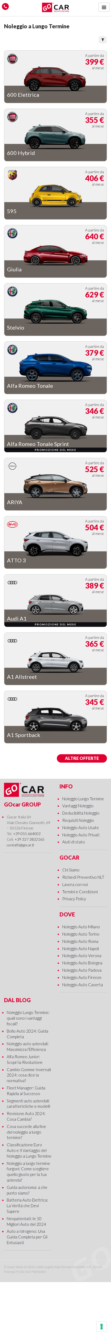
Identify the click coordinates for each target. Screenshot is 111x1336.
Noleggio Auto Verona (81, 955)
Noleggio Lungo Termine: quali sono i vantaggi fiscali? (28, 1018)
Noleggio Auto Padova (82, 970)
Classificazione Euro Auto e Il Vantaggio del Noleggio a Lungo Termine (29, 1150)
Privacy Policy (74, 898)
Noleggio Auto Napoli (80, 948)
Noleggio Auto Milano (81, 926)
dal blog (17, 1000)
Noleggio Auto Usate (80, 827)
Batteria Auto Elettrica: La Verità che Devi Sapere (27, 1205)
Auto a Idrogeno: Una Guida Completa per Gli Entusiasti (27, 1237)
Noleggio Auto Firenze (82, 977)
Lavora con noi (75, 884)
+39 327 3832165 (29, 839)
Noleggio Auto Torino (80, 934)
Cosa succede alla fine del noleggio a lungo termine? (26, 1132)
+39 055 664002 (27, 833)
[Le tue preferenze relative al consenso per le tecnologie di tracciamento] (101, 1326)
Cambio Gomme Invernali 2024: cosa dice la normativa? (29, 1075)
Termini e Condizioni (80, 891)
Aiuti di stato (73, 841)
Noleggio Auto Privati (80, 834)
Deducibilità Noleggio (80, 813)
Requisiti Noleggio (78, 820)
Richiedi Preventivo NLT (83, 877)
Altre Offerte (82, 758)
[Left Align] (104, 7)
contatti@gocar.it (20, 845)
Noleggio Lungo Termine (83, 798)
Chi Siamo (70, 869)
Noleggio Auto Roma (80, 941)
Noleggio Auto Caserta (82, 984)
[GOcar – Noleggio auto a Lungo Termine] (55, 7)
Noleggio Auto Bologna (82, 962)
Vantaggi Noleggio (77, 805)
